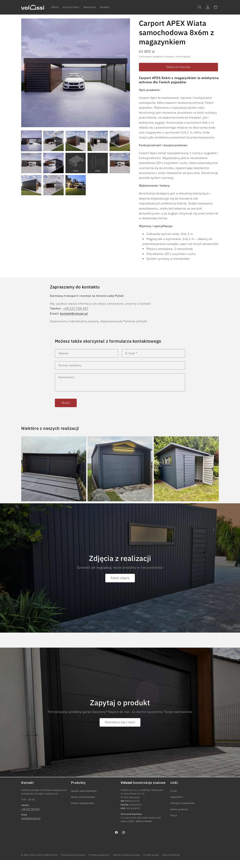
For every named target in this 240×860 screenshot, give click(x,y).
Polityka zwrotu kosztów (73, 855)
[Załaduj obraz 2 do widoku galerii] (53, 141)
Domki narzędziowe (82, 803)
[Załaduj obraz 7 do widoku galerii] (53, 163)
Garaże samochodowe (84, 790)
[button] (200, 7)
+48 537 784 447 (75, 308)
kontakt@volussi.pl (30, 818)
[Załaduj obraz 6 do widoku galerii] (31, 163)
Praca (173, 815)
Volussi (33, 855)
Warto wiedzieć (179, 809)
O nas (173, 790)
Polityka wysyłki (151, 855)
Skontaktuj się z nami (120, 722)
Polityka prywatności (99, 855)
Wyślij (66, 403)
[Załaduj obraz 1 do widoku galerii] (31, 141)
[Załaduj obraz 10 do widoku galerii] (120, 163)
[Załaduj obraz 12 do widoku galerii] (53, 185)
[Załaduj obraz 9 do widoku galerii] (98, 163)
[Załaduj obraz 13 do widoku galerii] (75, 185)
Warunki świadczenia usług (126, 855)
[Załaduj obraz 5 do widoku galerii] (120, 141)
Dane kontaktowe (171, 855)
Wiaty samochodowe (83, 796)
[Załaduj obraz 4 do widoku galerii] (98, 141)
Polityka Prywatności (182, 803)
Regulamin (176, 796)
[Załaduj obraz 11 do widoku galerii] (31, 185)
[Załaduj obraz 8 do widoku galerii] (75, 163)
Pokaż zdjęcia (120, 578)
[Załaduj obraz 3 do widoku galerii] (75, 141)
